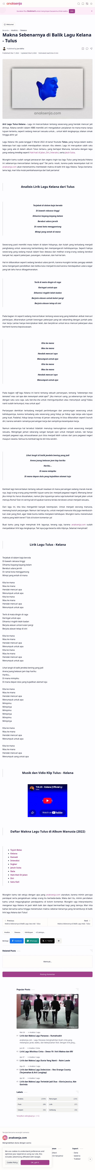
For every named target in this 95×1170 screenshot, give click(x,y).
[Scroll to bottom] (90, 1159)
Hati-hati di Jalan (37, 152)
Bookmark (31, 11)
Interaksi (54, 152)
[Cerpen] (32, 1110)
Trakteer (77, 1159)
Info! (71, 11)
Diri (47, 152)
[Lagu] (38, 1032)
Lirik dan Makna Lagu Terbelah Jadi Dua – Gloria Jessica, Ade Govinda (48, 1083)
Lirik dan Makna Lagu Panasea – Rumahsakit (41, 1036)
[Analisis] (7, 932)
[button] (4, 4)
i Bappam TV (87, 1165)
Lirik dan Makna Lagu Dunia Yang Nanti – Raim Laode (45, 1060)
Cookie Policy (12, 1162)
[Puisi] (32, 1104)
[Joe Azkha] (15, 48)
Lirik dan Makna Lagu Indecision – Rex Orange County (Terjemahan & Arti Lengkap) (45, 1071)
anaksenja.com (9, 166)
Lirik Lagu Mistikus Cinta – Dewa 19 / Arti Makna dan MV (46, 1051)
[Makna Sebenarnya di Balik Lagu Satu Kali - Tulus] (25, 922)
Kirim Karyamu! (57, 1156)
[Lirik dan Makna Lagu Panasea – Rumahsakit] (47, 1011)
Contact (54, 1153)
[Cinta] (38, 1048)
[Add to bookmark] (75, 996)
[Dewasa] (17, 932)
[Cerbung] (63, 1110)
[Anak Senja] (16, 3)
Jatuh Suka (70, 152)
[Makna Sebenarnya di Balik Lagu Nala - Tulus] (70, 922)
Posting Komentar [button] (47, 974)
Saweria (77, 1156)
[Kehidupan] (29, 932)
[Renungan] (63, 1099)
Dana (76, 1153)
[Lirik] (63, 1104)
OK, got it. (35, 1162)
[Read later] (83, 48)
